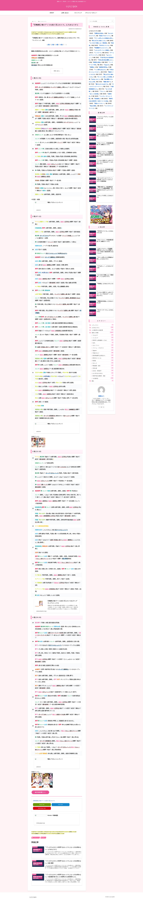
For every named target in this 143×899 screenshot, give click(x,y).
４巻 (61, 44)
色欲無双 (97, 98)
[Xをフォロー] (99, 407)
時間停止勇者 (96, 62)
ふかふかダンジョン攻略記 (102, 50)
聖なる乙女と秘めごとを (98, 40)
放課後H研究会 (103, 67)
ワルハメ (102, 91)
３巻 (56, 44)
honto (59, 804)
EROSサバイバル (104, 45)
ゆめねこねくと (96, 79)
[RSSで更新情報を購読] (103, 407)
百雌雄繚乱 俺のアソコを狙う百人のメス (44, 800)
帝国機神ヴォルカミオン (101, 47)
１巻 (48, 44)
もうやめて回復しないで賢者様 (98, 43)
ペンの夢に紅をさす (100, 69)
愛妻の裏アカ (107, 81)
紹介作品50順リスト (40, 792)
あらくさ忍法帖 (94, 93)
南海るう (101, 396)
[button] (112, 21)
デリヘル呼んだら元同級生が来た (104, 38)
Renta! (40, 804)
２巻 (52, 44)
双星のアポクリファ (104, 35)
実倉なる (44, 837)
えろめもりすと (36, 837)
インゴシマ (98, 52)
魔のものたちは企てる (102, 84)
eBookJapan (40, 808)
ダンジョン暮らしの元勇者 (105, 77)
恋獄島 (92, 67)
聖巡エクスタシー (99, 103)
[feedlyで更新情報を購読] (101, 407)
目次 (55, 71)
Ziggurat (106, 64)
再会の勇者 (93, 105)
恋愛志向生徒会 (99, 33)
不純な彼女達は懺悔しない (105, 60)
